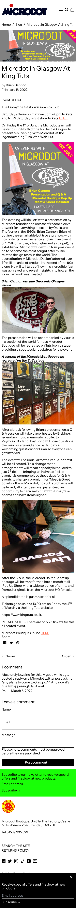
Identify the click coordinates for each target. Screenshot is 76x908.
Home (6, 24)
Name (6, 709)
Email (6, 722)
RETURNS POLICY (15, 850)
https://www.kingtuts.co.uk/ (22, 615)
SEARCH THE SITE (16, 846)
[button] (67, 9)
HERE (63, 118)
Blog (18, 24)
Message (8, 735)
